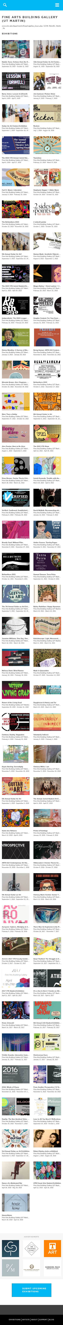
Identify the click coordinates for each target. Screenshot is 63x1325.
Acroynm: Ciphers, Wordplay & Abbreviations (20, 927)
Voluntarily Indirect (40, 735)
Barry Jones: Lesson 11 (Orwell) (14, 94)
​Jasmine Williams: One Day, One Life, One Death (21, 638)
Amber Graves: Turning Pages (45, 542)
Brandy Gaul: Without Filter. (12, 542)
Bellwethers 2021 (9, 574)
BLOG (51, 1320)
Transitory (37, 158)
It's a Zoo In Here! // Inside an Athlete (47, 991)
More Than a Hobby (9, 414)
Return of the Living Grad (12, 702)
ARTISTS (26, 1320)
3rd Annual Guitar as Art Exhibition (15, 1151)
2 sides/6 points (39, 222)
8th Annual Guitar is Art (42, 414)
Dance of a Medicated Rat (12, 1183)
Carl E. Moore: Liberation (11, 190)
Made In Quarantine (41, 670)
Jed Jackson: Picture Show (44, 94)
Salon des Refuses (9, 831)
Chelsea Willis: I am (41, 767)
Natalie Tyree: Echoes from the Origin (17, 62)
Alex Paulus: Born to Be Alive (13, 446)
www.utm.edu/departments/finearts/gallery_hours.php (22, 26)
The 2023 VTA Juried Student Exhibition (17, 286)
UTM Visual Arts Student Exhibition (47, 1183)
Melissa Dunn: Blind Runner (13, 670)
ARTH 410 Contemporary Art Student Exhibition (20, 863)
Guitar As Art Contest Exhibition (14, 126)
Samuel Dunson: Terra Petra (44, 574)
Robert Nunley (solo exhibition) (45, 1151)
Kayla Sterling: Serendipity (12, 767)
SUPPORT (43, 1320)
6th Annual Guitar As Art (11, 799)
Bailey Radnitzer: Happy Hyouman (46, 606)
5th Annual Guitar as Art (11, 895)
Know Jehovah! (8, 1023)
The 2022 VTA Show (41, 446)
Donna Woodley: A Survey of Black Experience (20, 350)
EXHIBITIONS (15, 1320)
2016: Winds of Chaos (10, 1087)
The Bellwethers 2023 (10, 222)
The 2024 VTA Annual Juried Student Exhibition (20, 158)
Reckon (36, 126)
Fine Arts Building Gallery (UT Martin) (15, 64)
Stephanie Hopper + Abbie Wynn (46, 190)
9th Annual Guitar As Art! (11, 254)
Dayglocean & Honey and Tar (44, 702)
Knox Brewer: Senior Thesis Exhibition (17, 478)
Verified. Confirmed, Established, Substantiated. (21, 510)
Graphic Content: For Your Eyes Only (48, 318)
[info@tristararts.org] (60, 1310)
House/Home (7, 1215)
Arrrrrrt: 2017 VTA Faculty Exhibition (16, 959)
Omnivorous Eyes (40, 1055)
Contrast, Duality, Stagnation (13, 735)
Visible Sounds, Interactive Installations (17, 1055)
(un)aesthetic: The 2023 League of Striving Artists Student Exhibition (29, 318)
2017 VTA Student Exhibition (13, 991)
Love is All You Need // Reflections (47, 1119)
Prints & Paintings (40, 831)
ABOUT (34, 1320)
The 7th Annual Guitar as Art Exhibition (17, 606)
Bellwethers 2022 (40, 382)
